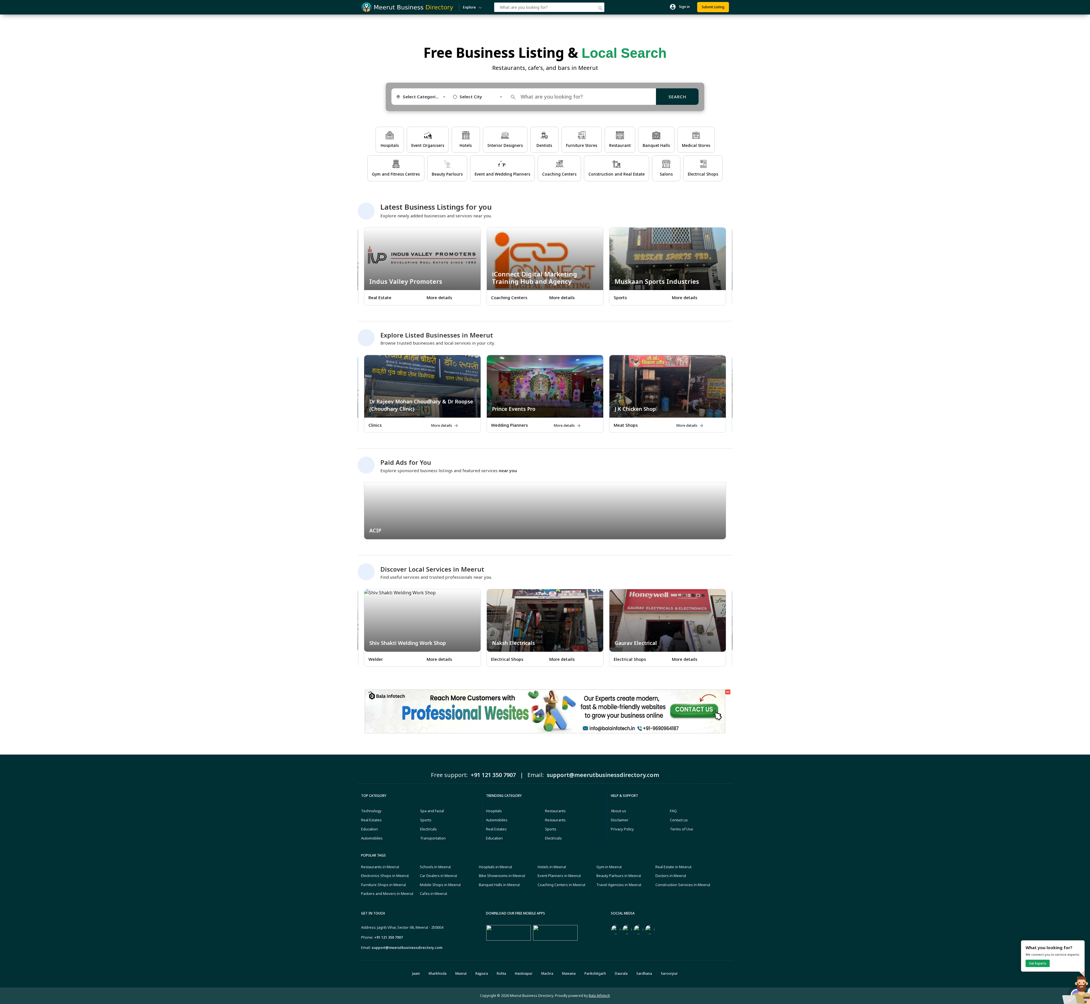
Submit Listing (713, 7)
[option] (422, 268)
